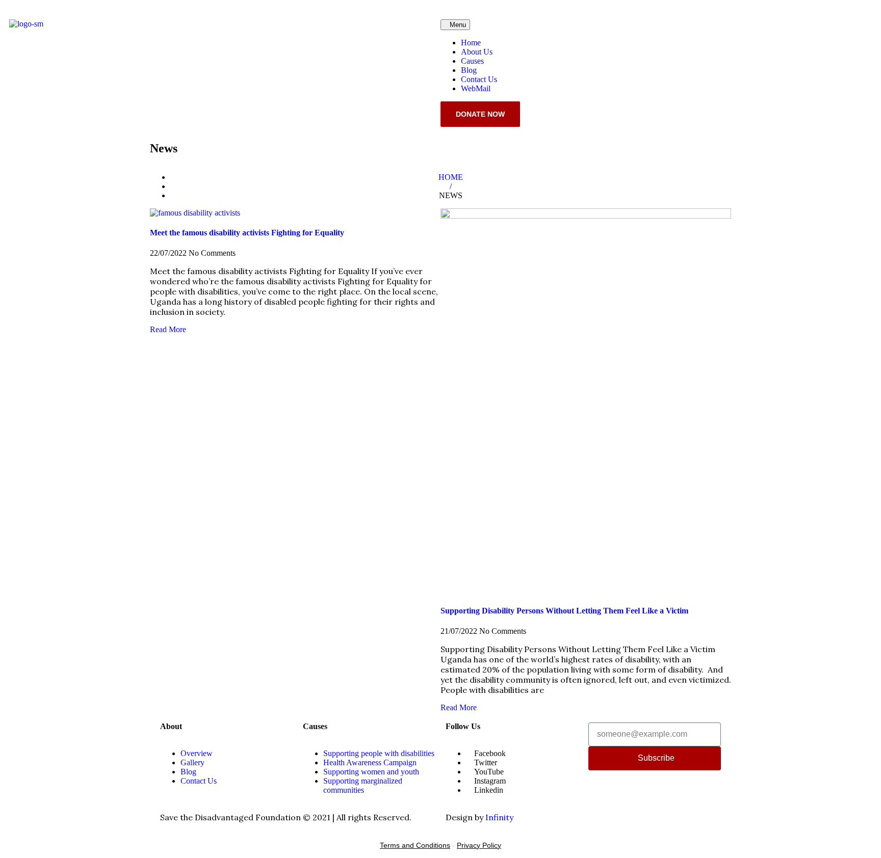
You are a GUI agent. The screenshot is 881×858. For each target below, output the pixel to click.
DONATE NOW (480, 114)
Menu (458, 25)
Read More (168, 329)
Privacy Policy (479, 845)
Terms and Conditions (415, 845)
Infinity (499, 817)
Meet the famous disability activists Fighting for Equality (247, 232)
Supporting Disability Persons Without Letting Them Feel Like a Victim (564, 610)
